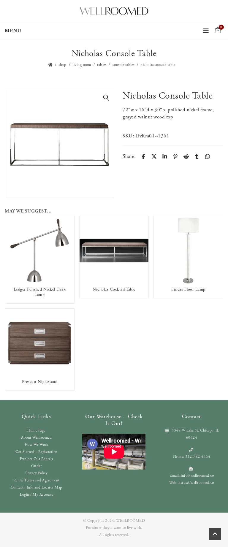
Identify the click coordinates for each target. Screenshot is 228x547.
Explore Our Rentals (36, 459)
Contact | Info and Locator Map (36, 487)
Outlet (36, 466)
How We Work (36, 444)
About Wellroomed (36, 437)
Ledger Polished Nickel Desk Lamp (40, 292)
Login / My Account (36, 494)
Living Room (81, 64)
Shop (62, 64)
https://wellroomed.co (196, 482)
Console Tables (123, 64)
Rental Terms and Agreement (36, 480)
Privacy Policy (36, 473)
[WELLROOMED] (114, 10)
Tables (101, 64)
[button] (106, 97)
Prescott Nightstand (40, 381)
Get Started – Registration (36, 451)
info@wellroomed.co (197, 475)
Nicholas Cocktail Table (114, 289)
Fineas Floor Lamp (188, 289)
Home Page (36, 430)
